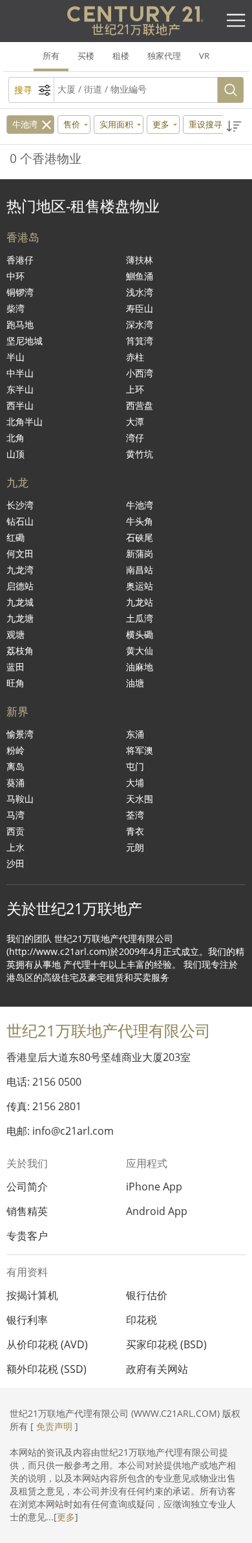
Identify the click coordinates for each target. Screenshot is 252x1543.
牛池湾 (24, 124)
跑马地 (20, 324)
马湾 (15, 815)
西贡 (15, 831)
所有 (51, 55)
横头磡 (139, 634)
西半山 (20, 405)
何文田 (20, 553)
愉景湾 (20, 734)
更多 (66, 1517)
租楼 (120, 55)
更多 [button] (160, 124)
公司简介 (27, 1186)
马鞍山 (20, 799)
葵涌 (15, 782)
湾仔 (135, 438)
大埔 (135, 782)
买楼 (86, 55)
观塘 (15, 634)
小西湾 (139, 373)
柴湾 (15, 308)
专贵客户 (27, 1236)
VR (204, 55)
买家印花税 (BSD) (166, 1344)
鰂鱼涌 (139, 276)
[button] (234, 126)
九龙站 (139, 602)
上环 (135, 389)
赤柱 (135, 357)
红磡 (15, 537)
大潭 (135, 421)
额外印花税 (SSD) (46, 1369)
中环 (15, 276)
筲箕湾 (139, 340)
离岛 (15, 766)
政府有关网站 (157, 1369)
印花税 (141, 1320)
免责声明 (54, 1426)
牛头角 (139, 521)
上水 (15, 847)
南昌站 (139, 570)
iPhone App (154, 1186)
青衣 (135, 831)
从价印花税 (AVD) (47, 1344)
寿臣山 (139, 308)
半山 (15, 357)
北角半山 (24, 421)
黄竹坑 (139, 454)
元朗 (135, 847)
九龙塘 (20, 618)
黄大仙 (139, 650)
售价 (71, 124)
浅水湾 (139, 292)
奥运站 (139, 586)
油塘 (135, 683)
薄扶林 (139, 260)
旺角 (15, 683)
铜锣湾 (20, 292)
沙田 (15, 863)
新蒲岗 (139, 553)
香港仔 (20, 260)
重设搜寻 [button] (206, 124)
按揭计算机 (32, 1295)
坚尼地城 (24, 340)
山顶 (15, 454)
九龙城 (20, 602)
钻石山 (20, 521)
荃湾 (135, 815)
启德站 (20, 586)
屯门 (135, 766)
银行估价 (146, 1295)
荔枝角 (20, 650)
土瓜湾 (139, 618)
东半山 (20, 389)
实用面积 (116, 124)
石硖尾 (139, 537)
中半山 (20, 373)
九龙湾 (20, 570)
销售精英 (27, 1211)
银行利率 (27, 1320)
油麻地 (139, 667)
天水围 (139, 799)
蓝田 (15, 667)
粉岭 (15, 750)
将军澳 (139, 750)
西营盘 (139, 405)
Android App (156, 1211)
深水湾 (139, 324)
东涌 (135, 734)
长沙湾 (20, 505)
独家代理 (164, 55)
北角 (15, 438)
